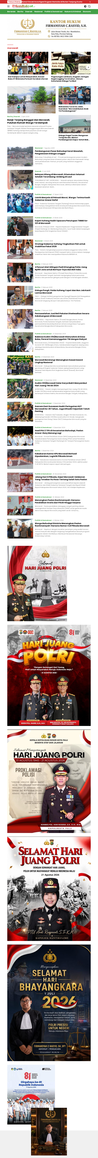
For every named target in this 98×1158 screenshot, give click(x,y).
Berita (10, 116)
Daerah (17, 116)
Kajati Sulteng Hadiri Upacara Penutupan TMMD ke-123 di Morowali (61, 222)
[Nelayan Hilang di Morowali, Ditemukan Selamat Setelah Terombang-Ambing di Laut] (20, 179)
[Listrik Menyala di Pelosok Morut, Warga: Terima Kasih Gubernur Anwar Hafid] (20, 203)
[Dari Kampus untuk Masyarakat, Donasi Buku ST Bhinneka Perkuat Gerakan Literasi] (27, 63)
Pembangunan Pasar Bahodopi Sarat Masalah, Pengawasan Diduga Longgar (59, 152)
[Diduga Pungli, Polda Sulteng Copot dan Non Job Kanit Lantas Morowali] (20, 295)
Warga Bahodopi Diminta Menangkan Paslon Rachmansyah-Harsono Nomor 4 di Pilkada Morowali (62, 524)
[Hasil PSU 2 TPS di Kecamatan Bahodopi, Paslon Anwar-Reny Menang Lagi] (20, 436)
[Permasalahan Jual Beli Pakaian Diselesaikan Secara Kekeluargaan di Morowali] (20, 319)
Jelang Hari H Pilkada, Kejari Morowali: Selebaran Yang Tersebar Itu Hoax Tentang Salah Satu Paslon (61, 478)
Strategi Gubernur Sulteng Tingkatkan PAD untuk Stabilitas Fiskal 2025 (60, 245)
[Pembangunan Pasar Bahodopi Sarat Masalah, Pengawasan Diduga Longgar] (20, 156)
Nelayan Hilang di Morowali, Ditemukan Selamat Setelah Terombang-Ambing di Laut (60, 175)
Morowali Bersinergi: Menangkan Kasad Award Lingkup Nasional (59, 361)
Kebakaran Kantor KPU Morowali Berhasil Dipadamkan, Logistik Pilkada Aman (56, 455)
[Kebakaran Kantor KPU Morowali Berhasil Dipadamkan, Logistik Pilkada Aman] (20, 459)
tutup (51, 1109)
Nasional (39, 148)
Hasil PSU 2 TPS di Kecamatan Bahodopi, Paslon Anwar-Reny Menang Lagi (59, 431)
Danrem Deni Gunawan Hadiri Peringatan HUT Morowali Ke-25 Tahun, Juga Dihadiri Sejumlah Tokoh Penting (62, 409)
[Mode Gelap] (85, 6)
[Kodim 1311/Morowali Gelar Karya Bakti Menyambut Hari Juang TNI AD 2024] (20, 388)
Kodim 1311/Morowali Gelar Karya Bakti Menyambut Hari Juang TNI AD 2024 (61, 384)
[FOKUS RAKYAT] (23, 6)
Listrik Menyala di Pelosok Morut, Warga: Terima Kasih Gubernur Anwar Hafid (62, 198)
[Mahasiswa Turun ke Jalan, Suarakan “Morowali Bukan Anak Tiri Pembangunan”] (75, 95)
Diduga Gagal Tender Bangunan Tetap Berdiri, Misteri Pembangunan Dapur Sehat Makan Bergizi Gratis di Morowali (75, 137)
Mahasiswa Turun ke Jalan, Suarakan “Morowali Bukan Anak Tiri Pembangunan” (73, 109)
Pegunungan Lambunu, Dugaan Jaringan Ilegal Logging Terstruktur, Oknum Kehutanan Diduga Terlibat (69, 79)
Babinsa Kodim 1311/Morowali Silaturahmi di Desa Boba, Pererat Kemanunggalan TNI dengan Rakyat (61, 338)
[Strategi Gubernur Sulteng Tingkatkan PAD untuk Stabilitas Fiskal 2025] (20, 249)
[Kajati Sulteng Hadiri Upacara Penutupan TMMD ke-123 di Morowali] (20, 226)
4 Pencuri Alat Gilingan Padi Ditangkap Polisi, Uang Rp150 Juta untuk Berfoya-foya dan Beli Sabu (61, 268)
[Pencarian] (89, 6)
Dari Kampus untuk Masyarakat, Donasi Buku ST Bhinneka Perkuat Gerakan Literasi (27, 78)
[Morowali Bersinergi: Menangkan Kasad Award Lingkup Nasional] (20, 365)
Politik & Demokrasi (43, 194)
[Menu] (9, 6)
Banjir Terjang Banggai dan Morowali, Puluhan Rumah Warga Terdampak (28, 121)
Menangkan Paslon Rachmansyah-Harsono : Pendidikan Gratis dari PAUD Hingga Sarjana (58, 501)
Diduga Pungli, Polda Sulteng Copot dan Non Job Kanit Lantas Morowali (63, 291)
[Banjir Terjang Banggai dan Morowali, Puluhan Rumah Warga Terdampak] (31, 99)
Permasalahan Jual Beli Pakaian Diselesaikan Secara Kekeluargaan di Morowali (62, 314)
